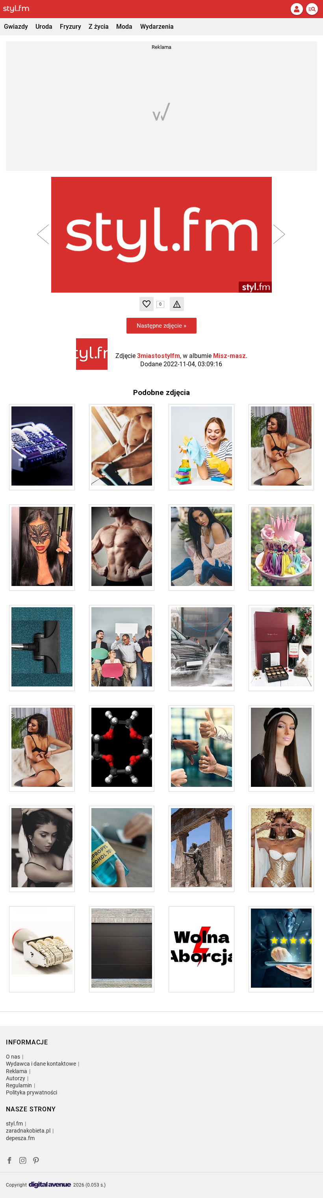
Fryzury (70, 26)
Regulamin (19, 1085)
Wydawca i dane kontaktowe (41, 1064)
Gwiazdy (16, 26)
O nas (13, 1056)
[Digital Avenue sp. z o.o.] (50, 1185)
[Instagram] (22, 1161)
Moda (124, 26)
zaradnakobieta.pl (28, 1131)
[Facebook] (9, 1161)
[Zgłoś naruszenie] (177, 304)
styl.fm (14, 1123)
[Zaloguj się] (297, 9)
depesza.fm (20, 1138)
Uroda (43, 26)
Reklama (16, 1071)
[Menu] (312, 9)
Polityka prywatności (31, 1092)
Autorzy (15, 1078)
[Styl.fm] (21, 9)
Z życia (99, 26)
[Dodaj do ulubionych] (146, 304)
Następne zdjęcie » (161, 325)
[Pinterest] (36, 1161)
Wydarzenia (157, 26)
